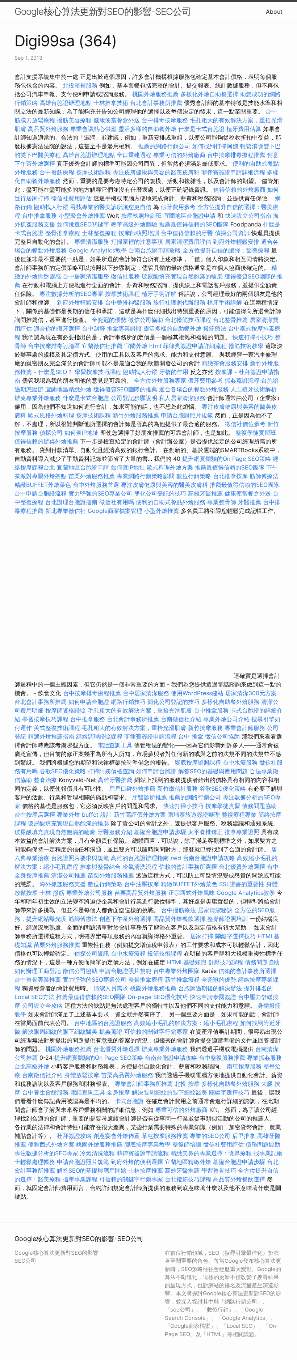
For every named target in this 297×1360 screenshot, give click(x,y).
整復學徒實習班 (255, 432)
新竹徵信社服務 (177, 788)
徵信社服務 (125, 276)
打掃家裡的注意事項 (137, 241)
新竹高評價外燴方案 (140, 814)
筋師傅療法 (264, 476)
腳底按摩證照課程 (199, 762)
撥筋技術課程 (165, 953)
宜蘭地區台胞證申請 (189, 215)
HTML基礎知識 (186, 962)
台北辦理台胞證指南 (71, 502)
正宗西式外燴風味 (192, 892)
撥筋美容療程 (74, 120)
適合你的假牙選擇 (57, 328)
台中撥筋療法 (178, 910)
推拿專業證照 (125, 328)
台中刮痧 (93, 328)
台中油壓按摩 (142, 884)
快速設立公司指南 (248, 215)
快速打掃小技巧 (253, 337)
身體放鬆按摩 (82, 1075)
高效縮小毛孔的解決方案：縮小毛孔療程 (186, 1023)
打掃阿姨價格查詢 (111, 771)
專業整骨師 (221, 502)
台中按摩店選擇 (35, 814)
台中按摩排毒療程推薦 (237, 154)
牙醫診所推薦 (149, 797)
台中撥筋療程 (57, 172)
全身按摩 (118, 1092)
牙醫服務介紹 (114, 832)
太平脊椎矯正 (206, 832)
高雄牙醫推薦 (205, 493)
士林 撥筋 (51, 892)
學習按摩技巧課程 (99, 371)
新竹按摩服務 (205, 727)
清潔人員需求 (110, 988)
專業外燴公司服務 (90, 892)
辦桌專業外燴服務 (38, 397)
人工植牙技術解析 (253, 389)
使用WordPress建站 (197, 693)
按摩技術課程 (94, 172)
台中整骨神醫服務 (129, 302)
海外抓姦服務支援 (62, 884)
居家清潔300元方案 (251, 693)
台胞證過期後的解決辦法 (210, 988)
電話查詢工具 (114, 745)
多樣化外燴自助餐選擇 (210, 94)
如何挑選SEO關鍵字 (83, 224)
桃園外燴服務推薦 (156, 94)
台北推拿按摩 (230, 476)
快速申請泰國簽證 (213, 996)
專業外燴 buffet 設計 (84, 814)
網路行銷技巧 (128, 701)
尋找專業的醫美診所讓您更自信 (110, 207)
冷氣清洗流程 (139, 866)
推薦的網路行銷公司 (164, 146)
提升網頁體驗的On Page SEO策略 (226, 458)
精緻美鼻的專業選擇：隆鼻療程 (211, 1153)
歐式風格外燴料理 (52, 415)
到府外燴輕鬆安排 (236, 241)
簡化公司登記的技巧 (160, 493)
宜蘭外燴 (135, 345)
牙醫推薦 (249, 502)
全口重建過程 (134, 154)
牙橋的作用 (173, 371)
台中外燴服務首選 (96, 484)
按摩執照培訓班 (142, 215)
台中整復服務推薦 (223, 1057)
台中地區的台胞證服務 (103, 1023)
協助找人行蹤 (51, 207)
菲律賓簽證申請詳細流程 (233, 172)
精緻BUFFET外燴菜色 (43, 484)
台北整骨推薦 (230, 319)
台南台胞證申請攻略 (155, 250)
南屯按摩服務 (245, 1066)
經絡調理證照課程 (99, 736)
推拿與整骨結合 (100, 866)
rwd (176, 858)
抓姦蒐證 (110, 1031)
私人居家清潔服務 (182, 397)
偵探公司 (51, 432)
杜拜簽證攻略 (74, 1135)
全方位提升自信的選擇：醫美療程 (226, 250)
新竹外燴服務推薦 (137, 415)
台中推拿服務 (40, 215)
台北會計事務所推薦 (156, 102)
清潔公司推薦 (68, 875)
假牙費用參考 (178, 207)
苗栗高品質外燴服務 (141, 892)
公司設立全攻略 (42, 1005)
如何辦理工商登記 (37, 970)
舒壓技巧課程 (226, 962)
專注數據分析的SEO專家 (71, 293)
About (274, 11)
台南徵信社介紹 (181, 719)
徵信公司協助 (145, 319)
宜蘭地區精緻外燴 (69, 389)
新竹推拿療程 (182, 979)
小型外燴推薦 (161, 510)
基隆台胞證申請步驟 (160, 832)
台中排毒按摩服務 (166, 120)
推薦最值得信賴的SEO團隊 (194, 224)
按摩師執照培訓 (139, 233)
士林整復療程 (99, 233)
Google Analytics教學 (97, 250)
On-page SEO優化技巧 (157, 996)
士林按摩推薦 (145, 1170)
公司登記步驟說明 (134, 397)
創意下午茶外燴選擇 (125, 918)
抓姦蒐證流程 (242, 380)
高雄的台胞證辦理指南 (140, 858)
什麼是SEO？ (55, 371)
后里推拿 (243, 1135)
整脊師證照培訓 (228, 918)
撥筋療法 (214, 328)
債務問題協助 (259, 805)
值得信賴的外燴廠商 (239, 189)
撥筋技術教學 (247, 345)
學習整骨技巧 (219, 1170)
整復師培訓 (187, 1144)
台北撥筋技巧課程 (189, 319)
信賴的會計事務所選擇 (188, 866)
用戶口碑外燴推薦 (133, 788)
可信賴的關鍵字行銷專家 (156, 1031)
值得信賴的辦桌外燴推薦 (46, 441)
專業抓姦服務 (264, 1057)
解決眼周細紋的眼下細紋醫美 (59, 1031)
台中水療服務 (241, 762)
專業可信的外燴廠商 (179, 154)
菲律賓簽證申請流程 (150, 736)
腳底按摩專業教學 (148, 1144)
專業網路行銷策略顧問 (146, 476)
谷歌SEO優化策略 (62, 771)
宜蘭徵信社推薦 (102, 345)
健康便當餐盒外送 (116, 120)
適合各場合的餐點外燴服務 (194, 389)
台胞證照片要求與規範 (80, 858)
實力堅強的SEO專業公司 (100, 493)
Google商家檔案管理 (115, 510)
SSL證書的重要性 (241, 884)
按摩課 (224, 371)
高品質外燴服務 (48, 128)
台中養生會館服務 (46, 1092)
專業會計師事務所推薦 (144, 1083)
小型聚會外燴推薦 (82, 215)
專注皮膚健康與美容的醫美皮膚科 (156, 172)
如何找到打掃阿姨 (215, 146)
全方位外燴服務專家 (161, 380)
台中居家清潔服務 (86, 276)
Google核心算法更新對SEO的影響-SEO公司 (102, 11)
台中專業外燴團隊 (177, 970)
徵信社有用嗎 (116, 502)
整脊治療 (45, 779)
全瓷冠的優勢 (109, 319)
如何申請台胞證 (88, 701)
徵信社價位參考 (245, 424)
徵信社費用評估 (71, 198)
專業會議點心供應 (93, 128)
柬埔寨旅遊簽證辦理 (194, 814)
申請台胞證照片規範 (187, 415)
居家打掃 (201, 936)
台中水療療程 (129, 953)
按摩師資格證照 (66, 710)
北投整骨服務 (80, 85)
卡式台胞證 (129, 1101)
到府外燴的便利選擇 (138, 1161)
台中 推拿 (190, 736)
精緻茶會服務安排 (225, 363)
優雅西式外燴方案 (51, 1144)
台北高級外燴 (31, 1066)
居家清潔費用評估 (188, 241)
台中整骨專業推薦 (37, 979)
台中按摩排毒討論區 (55, 345)
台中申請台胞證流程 (40, 493)
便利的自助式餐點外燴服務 (170, 502)
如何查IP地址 (81, 432)
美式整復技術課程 (58, 727)
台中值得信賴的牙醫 (187, 233)
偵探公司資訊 (232, 233)
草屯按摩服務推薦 (166, 1135)
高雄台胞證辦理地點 (65, 102)
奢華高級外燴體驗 (134, 224)
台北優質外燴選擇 (242, 866)
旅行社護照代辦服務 (179, 302)
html (155, 345)
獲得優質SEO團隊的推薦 (125, 389)
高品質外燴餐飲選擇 (180, 918)
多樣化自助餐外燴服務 (230, 701)
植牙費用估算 (243, 128)
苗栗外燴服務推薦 (91, 476)
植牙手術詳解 (159, 293)
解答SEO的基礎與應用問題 (213, 771)
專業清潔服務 (91, 241)
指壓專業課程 (81, 1179)
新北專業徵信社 (65, 510)
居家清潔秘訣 (215, 910)
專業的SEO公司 (210, 1135)
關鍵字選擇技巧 (235, 936)
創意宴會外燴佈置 (116, 1135)
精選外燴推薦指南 (51, 736)
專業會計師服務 (245, 727)
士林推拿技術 (110, 102)
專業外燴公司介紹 (226, 719)
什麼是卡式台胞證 (201, 128)
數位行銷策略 (193, 476)
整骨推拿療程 (62, 233)
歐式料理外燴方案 (171, 467)
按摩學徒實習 (223, 805)
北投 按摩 (187, 1083)
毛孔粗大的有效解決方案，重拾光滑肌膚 (140, 710)
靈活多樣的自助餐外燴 (147, 128)
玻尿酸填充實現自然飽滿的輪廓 (182, 276)
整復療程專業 (239, 814)
